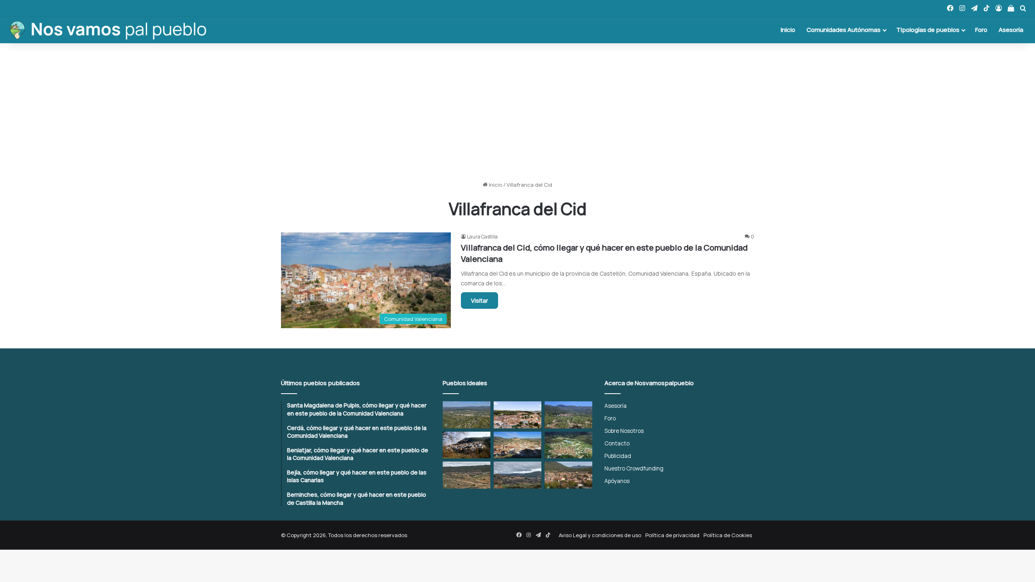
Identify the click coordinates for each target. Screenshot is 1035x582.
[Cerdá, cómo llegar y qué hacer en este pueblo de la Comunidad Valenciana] (517, 414)
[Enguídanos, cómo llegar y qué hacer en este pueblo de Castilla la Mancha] (517, 445)
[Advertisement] (517, 112)
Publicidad (617, 456)
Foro (981, 29)
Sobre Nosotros (624, 430)
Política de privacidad (672, 535)
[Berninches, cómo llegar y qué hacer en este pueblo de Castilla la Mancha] (466, 445)
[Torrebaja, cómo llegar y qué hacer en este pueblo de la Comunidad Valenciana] (517, 475)
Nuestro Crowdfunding (633, 468)
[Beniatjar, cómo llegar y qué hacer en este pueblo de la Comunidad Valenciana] (568, 414)
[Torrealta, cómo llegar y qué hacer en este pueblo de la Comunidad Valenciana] (466, 475)
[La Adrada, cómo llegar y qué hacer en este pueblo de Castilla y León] (568, 475)
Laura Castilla (482, 236)
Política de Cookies (727, 535)
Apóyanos (616, 481)
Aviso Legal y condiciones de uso (600, 535)
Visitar (479, 300)
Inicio (788, 29)
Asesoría (1011, 29)
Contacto (616, 443)
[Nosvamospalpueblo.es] (107, 30)
